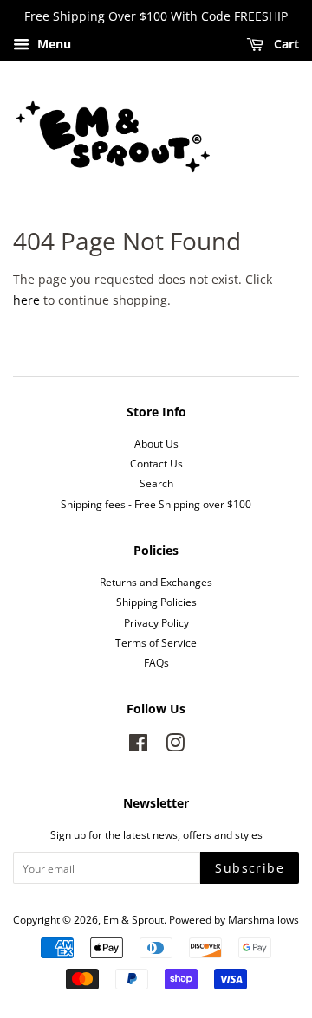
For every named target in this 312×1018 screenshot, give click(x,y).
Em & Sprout (133, 919)
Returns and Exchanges (156, 582)
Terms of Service (156, 642)
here (26, 300)
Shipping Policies (156, 602)
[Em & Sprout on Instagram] (175, 746)
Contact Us (156, 463)
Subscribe (249, 868)
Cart (284, 43)
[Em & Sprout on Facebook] (138, 746)
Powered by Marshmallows (234, 919)
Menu (52, 43)
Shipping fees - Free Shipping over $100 (156, 504)
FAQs (156, 662)
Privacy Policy (156, 622)
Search (156, 483)
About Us (156, 443)
